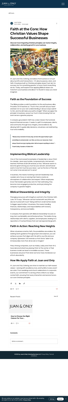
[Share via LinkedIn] (20, 283)
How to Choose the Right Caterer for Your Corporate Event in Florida (20, 317)
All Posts (11, 13)
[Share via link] (24, 283)
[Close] (66, 399)
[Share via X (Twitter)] (15, 283)
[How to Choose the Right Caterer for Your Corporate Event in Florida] (20, 306)
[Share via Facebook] (11, 283)
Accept (60, 399)
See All (56, 296)
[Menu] (63, 4)
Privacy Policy (45, 354)
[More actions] (57, 23)
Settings (52, 399)
